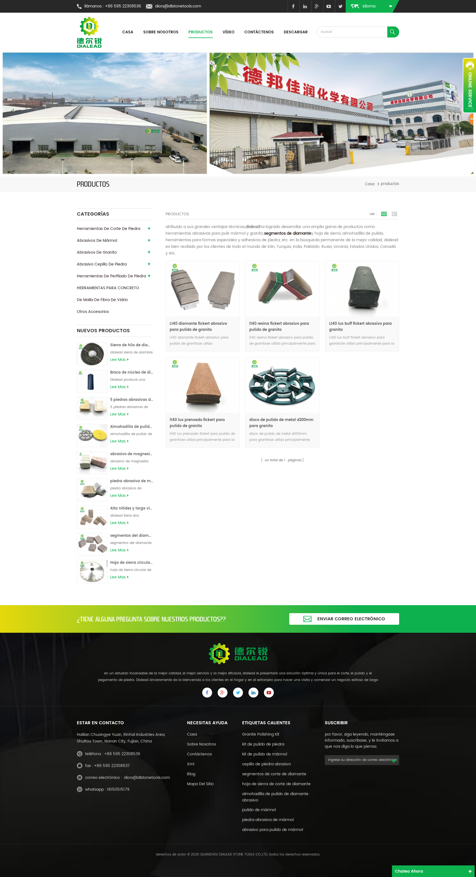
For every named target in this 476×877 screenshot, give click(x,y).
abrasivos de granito (97, 252)
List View (394, 214)
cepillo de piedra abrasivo (266, 764)
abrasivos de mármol (97, 240)
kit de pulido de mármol (264, 754)
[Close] (469, 116)
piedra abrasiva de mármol (268, 820)
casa (127, 32)
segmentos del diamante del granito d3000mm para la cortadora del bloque (131, 536)
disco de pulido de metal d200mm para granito (281, 423)
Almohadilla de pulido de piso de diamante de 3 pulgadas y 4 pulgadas (131, 427)
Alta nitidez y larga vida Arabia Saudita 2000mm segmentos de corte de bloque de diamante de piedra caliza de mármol (131, 508)
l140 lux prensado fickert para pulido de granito (197, 423)
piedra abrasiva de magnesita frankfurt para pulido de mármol (131, 481)
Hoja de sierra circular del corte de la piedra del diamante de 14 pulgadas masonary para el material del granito (131, 563)
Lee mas (118, 360)
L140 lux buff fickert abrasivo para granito (360, 327)
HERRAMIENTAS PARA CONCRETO (108, 288)
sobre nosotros (201, 744)
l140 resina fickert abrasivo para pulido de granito (279, 327)
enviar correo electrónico (351, 619)
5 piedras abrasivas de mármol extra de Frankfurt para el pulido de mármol (131, 400)
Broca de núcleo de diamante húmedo (131, 373)
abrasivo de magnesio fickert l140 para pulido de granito (131, 454)
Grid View (384, 214)
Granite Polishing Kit (260, 734)
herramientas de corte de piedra (108, 229)
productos (200, 32)
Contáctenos (259, 32)
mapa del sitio (200, 784)
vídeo (228, 32)
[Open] (469, 85)
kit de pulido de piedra (263, 744)
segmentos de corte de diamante (274, 774)
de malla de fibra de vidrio (102, 300)
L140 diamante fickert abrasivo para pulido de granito (198, 327)
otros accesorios (93, 312)
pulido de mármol (259, 810)
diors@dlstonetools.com (178, 6)
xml (190, 764)
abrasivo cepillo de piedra (102, 264)
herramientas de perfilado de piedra (111, 276)
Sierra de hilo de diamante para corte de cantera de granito (131, 345)
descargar (296, 32)
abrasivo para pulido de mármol (272, 830)
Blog (191, 774)
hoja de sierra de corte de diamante (276, 784)
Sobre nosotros (160, 32)
